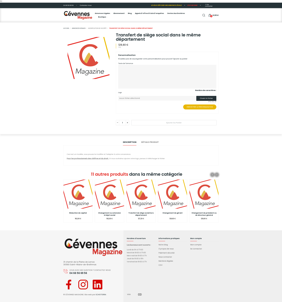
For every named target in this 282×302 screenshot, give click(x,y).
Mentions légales (166, 261)
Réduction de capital (78, 213)
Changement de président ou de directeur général (204, 214)
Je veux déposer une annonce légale (166, 5)
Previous (212, 175)
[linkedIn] (97, 284)
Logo (120, 92)
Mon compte (195, 244)
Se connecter (196, 249)
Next (217, 175)
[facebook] (68, 284)
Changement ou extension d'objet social (109, 214)
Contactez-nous (86, 5)
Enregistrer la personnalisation (200, 107)
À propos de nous (166, 249)
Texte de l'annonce (125, 63)
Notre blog (163, 244)
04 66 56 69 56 (68, 5)
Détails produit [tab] (150, 142)
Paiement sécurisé (166, 253)
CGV (160, 265)
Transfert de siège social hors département (141, 214)
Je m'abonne (192, 5)
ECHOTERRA (101, 294)
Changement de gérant (172, 213)
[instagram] (83, 284)
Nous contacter (165, 257)
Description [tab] (129, 142)
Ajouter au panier (174, 123)
